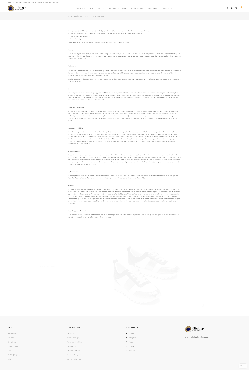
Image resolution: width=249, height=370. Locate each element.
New (91, 8)
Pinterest (132, 350)
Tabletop (101, 8)
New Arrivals (12, 333)
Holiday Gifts (80, 8)
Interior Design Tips (74, 359)
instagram (132, 338)
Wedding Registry (137, 8)
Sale (9, 359)
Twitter (131, 333)
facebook (132, 342)
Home (70, 16)
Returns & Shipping (73, 338)
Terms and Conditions (74, 342)
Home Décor (113, 8)
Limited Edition (153, 8)
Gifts (124, 8)
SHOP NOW (50, 293)
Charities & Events (73, 350)
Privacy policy (71, 346)
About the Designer (74, 355)
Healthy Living (168, 8)
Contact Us (71, 333)
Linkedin (132, 346)
